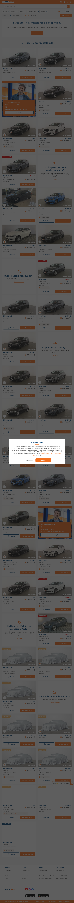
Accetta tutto (43, 460)
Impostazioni (29, 460)
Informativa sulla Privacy (46, 453)
